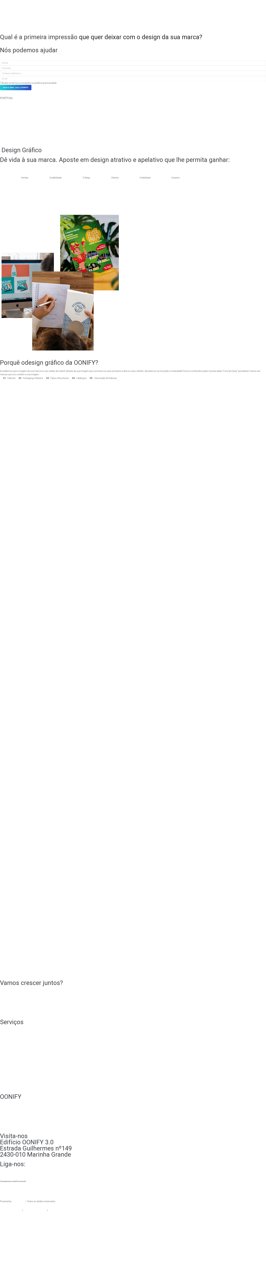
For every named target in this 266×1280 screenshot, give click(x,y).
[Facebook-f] (4, 1011)
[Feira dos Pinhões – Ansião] (140, 113)
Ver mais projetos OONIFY (12, 138)
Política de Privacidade (35, 1210)
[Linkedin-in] (28, 1011)
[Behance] (20, 1011)
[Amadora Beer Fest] (207, 129)
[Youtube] (36, 1011)
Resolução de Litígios (10, 1210)
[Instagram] (12, 1011)
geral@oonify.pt (22, 1189)
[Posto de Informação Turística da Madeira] (7, 121)
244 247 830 (19, 1170)
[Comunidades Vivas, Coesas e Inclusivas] (140, 129)
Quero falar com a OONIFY (15, 88)
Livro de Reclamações (60, 1210)
